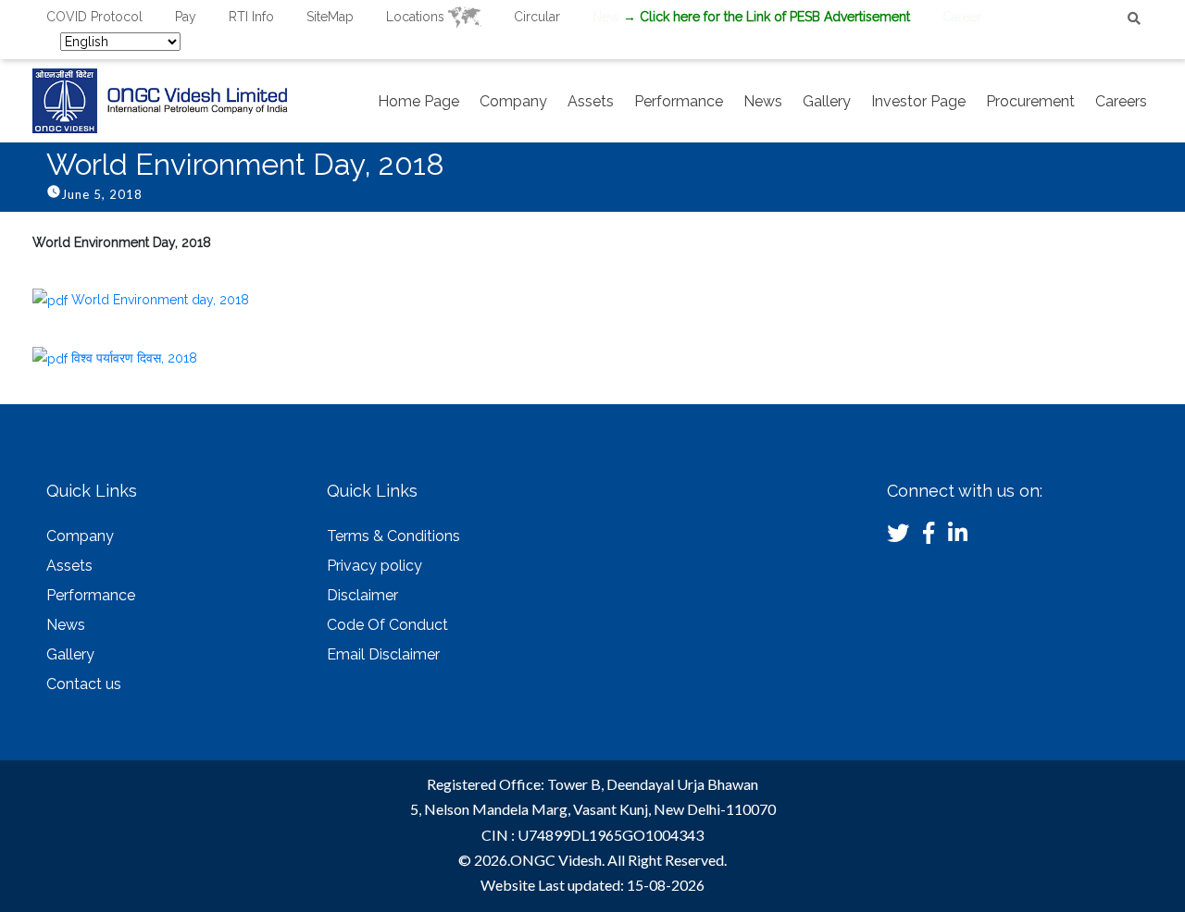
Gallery (827, 101)
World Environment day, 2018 (160, 299)
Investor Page (918, 101)
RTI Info (251, 16)
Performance (678, 101)
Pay (185, 16)
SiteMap (330, 16)
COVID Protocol (94, 16)
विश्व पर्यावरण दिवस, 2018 (134, 358)
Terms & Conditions (393, 536)
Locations (417, 16)
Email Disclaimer (383, 654)
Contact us (83, 684)
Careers (1121, 101)
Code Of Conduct (387, 625)
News (762, 101)
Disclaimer (362, 595)
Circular (537, 16)
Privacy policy (374, 565)
